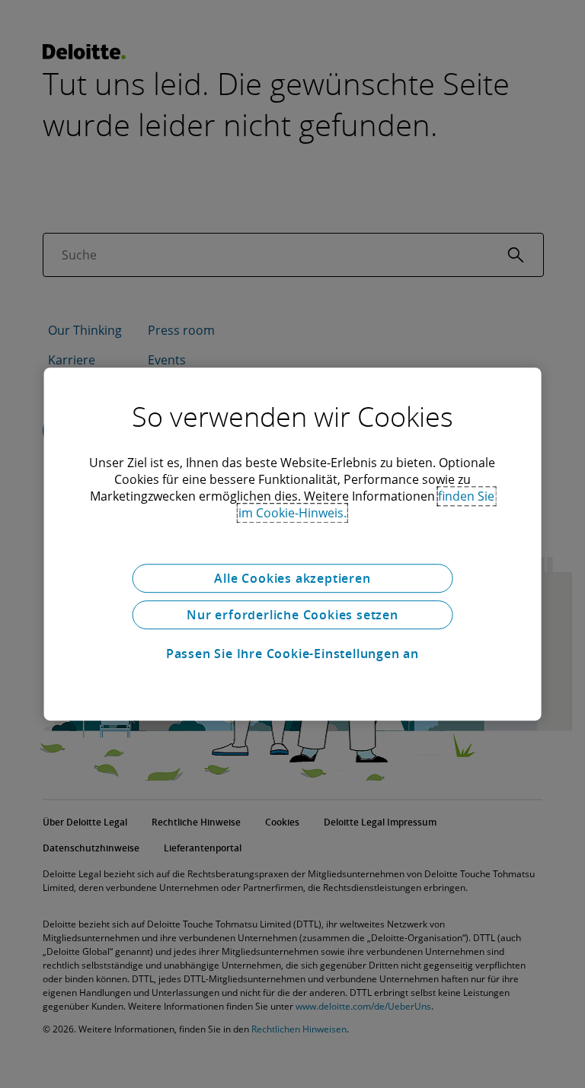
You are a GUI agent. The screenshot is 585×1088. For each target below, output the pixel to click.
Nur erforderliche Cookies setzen (292, 614)
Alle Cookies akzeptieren (292, 578)
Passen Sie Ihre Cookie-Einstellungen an (292, 653)
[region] (293, 544)
